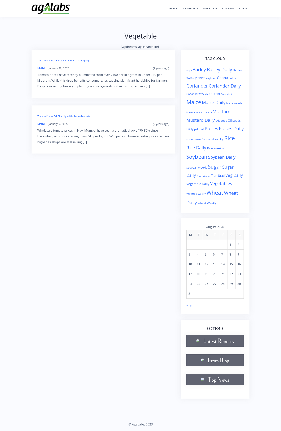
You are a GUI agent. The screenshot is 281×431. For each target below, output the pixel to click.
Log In (243, 8)
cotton (214, 93)
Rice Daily (196, 148)
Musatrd (208, 112)
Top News (228, 8)
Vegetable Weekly (196, 193)
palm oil (199, 129)
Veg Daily (234, 175)
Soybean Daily (222, 157)
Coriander (197, 86)
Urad (221, 176)
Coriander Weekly (197, 94)
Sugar (215, 166)
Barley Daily (219, 69)
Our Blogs (210, 8)
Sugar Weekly (203, 175)
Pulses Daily (231, 128)
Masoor (190, 112)
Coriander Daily (225, 86)
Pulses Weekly (193, 139)
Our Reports (189, 8)
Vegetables (221, 183)
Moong (199, 112)
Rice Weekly (215, 148)
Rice (229, 138)
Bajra (189, 70)
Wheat (214, 192)
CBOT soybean (206, 78)
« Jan (189, 305)
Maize (193, 102)
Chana (222, 77)
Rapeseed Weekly (212, 139)
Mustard (222, 111)
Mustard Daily (200, 120)
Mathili (41, 68)
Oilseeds (221, 120)
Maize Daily (214, 102)
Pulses (211, 128)
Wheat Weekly (207, 203)
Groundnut (226, 94)
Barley (199, 69)
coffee (233, 78)
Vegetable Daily (197, 184)
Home (173, 8)
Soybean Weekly (196, 167)
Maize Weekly (234, 103)
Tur (214, 175)
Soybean (196, 156)
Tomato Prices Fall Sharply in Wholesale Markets (63, 116)
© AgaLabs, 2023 (140, 424)
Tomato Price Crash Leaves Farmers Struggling (63, 60)
